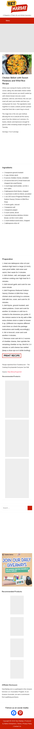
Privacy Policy (27, 724)
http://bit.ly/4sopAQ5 (14, 372)
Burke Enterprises (10, 724)
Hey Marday (19, 721)
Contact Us (17, 726)
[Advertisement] (17, 37)
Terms (19, 724)
